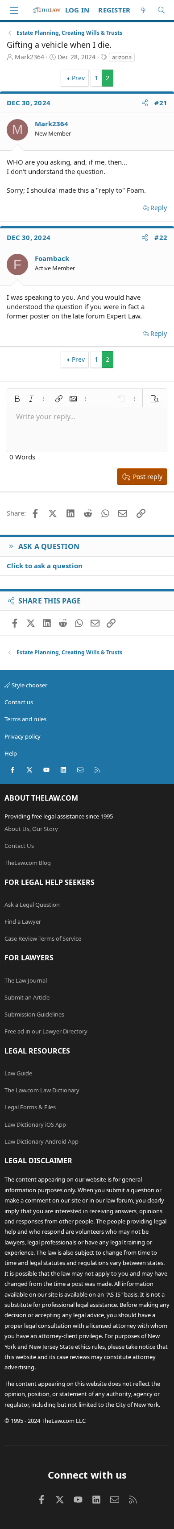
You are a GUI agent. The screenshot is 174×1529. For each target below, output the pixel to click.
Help (10, 753)
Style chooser (28, 685)
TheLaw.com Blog (27, 863)
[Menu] (14, 10)
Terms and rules (25, 719)
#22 (160, 237)
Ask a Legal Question (32, 905)
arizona (122, 57)
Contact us (18, 702)
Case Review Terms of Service (42, 938)
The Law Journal (25, 980)
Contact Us (19, 846)
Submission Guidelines (34, 1014)
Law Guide (18, 1073)
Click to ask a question (45, 565)
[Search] (161, 10)
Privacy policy (22, 736)
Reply (158, 207)
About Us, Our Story (31, 829)
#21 (160, 102)
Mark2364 (29, 57)
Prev (78, 78)
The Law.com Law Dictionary (41, 1090)
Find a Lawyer (22, 921)
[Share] (144, 103)
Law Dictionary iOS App (35, 1124)
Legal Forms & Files (30, 1107)
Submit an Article (27, 997)
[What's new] (143, 10)
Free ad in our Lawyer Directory (45, 1031)
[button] (17, 399)
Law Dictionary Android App (41, 1141)
